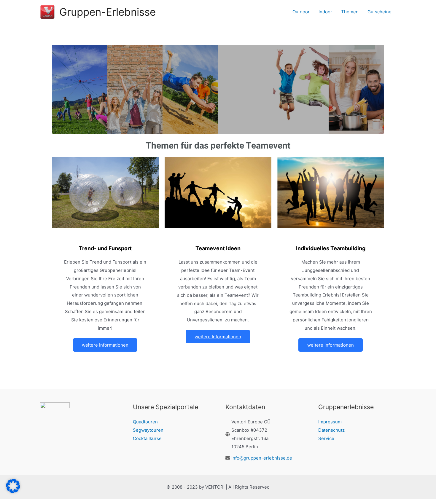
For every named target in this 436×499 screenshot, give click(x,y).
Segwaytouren (148, 430)
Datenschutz (331, 430)
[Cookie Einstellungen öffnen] (13, 491)
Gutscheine (379, 12)
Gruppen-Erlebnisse (107, 12)
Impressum (330, 422)
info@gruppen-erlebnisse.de (261, 458)
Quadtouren (145, 422)
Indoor (325, 12)
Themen (350, 12)
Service (326, 438)
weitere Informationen (105, 345)
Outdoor (301, 12)
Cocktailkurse (147, 438)
